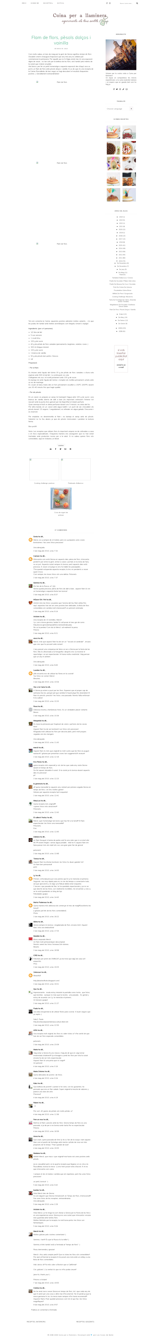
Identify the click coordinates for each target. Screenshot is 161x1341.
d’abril (121, 314)
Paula (35, 1008)
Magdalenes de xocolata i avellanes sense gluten (122, 305)
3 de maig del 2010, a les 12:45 (46, 832)
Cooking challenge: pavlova (44, 483)
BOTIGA (60, 3)
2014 (121, 248)
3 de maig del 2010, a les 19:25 (46, 967)
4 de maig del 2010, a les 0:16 (45, 1066)
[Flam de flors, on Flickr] (61, 118)
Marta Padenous (40, 902)
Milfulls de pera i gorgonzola (122, 293)
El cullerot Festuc (40, 817)
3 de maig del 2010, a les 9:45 (45, 665)
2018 (121, 236)
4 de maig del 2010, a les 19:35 (46, 1148)
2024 (121, 217)
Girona (69, 54)
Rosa (35, 706)
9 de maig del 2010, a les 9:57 (45, 1305)
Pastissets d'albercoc (75, 483)
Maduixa (36, 1153)
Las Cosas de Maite (105, 1335)
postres (61, 445)
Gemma (36, 583)
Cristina (36, 1288)
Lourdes (36, 670)
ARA (35, 1030)
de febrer (121, 320)
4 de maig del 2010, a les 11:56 (46, 1114)
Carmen (36, 556)
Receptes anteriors (36, 1322)
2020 (121, 229)
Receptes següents (85, 1322)
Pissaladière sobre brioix (122, 290)
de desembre (122, 263)
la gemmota (38, 784)
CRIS (35, 955)
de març (121, 317)
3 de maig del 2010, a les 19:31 (46, 984)
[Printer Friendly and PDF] (51, 449)
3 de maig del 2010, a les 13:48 (46, 853)
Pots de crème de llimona (122, 287)
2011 (121, 258)
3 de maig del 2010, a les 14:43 (46, 897)
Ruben (35, 1102)
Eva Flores (37, 762)
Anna (35, 1136)
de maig (122, 272)
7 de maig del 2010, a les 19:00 (46, 1283)
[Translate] (131, 109)
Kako (35, 1083)
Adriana (36, 837)
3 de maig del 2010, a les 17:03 (46, 931)
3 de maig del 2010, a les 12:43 (46, 812)
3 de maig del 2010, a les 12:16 (46, 757)
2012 (121, 255)
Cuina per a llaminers (68, 1335)
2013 (121, 251)
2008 (121, 331)
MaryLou (36, 800)
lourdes (36, 1190)
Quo (35, 989)
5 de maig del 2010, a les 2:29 (45, 1204)
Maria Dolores (38, 1071)
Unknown (37, 972)
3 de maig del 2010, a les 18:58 (46, 950)
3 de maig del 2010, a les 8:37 (45, 594)
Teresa (36, 859)
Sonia (35, 536)
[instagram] (110, 3)
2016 (121, 242)
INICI (24, 3)
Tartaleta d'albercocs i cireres (122, 278)
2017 (121, 239)
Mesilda (36, 936)
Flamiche (122, 274)
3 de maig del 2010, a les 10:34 (46, 715)
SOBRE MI (35, 3)
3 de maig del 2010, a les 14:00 (46, 870)
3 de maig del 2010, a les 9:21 (45, 633)
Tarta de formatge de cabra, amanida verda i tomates (122, 300)
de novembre (122, 266)
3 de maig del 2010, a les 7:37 (45, 577)
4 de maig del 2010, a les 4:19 (45, 1097)
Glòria (35, 922)
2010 (121, 261)
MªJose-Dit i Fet (39, 599)
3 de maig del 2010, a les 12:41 (46, 795)
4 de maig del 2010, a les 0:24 (45, 1078)
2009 (120, 328)
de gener (122, 323)
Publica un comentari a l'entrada (44, 1310)
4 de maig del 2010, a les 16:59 (46, 1131)
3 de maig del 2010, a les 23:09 (46, 1044)
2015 (121, 245)
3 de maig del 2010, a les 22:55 (46, 1025)
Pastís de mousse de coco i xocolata (122, 284)
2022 (121, 223)
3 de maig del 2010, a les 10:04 (46, 682)
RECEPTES (47, 3)
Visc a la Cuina (39, 687)
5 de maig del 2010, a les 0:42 (45, 1185)
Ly (34, 875)
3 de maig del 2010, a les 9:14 (45, 611)
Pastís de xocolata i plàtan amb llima (122, 281)
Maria (35, 1049)
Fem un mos (38, 1119)
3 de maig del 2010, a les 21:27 (46, 1003)
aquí (40, 438)
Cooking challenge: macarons (122, 297)
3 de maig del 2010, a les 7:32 (45, 551)
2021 (121, 226)
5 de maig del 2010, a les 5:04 (45, 1226)
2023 (121, 220)
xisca (35, 638)
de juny (122, 269)
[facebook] (107, 3)
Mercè (35, 1231)
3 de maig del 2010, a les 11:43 (46, 742)
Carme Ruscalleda (37, 71)
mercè (35, 747)
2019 (121, 232)
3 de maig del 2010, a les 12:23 (46, 778)
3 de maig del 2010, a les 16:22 (46, 916)
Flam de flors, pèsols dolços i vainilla (122, 309)
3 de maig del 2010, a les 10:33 (46, 701)
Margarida (37, 721)
